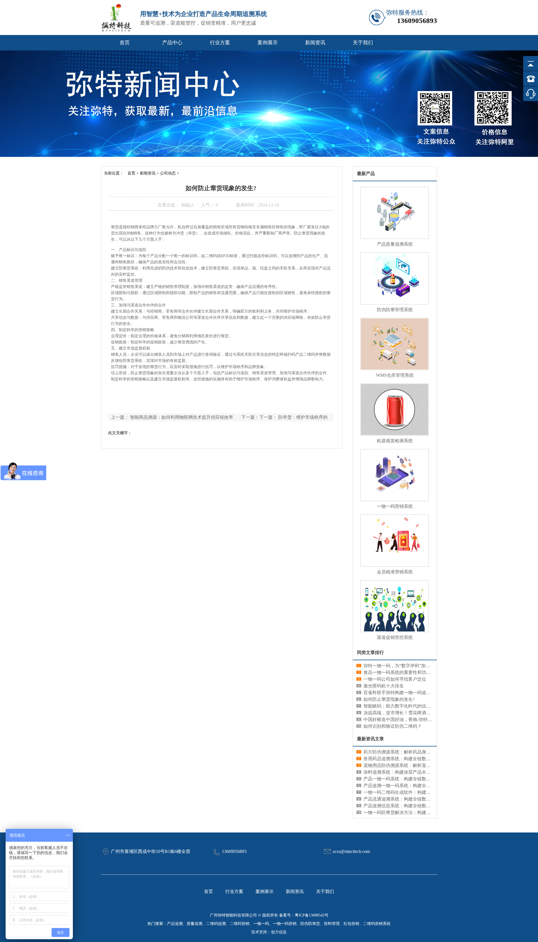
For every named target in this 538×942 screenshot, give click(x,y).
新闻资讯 (315, 42)
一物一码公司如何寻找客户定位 (394, 679)
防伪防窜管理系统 (395, 309)
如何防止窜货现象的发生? (389, 699)
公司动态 (168, 173)
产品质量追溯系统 (395, 244)
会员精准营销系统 (395, 571)
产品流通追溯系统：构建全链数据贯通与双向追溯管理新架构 (423, 799)
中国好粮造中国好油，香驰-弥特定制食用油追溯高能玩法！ (422, 719)
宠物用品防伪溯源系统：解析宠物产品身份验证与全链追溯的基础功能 (432, 765)
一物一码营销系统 (395, 506)
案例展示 (268, 42)
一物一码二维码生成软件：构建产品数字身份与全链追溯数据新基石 (430, 792)
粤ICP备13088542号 (311, 915)
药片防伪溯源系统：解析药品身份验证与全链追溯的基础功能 (423, 752)
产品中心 (172, 42)
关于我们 (363, 42)
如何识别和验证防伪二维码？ (392, 726)
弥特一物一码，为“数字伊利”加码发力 (401, 665)
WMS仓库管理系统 (395, 375)
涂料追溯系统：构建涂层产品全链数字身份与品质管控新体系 (423, 772)
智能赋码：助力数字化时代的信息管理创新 (406, 706)
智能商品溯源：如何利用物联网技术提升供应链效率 (181, 417)
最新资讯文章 (370, 738)
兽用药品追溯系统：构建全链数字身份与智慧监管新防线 (419, 758)
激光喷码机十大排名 (383, 685)
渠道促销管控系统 (395, 637)
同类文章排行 (370, 652)
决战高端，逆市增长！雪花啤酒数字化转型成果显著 (415, 712)
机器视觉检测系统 (395, 440)
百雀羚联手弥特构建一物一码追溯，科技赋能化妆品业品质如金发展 (430, 692)
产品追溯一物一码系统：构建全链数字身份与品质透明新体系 (423, 785)
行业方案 (220, 42)
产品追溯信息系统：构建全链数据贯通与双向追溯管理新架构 (423, 805)
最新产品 (366, 173)
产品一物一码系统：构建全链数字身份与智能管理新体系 (419, 778)
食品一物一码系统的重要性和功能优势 (401, 672)
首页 (125, 42)
